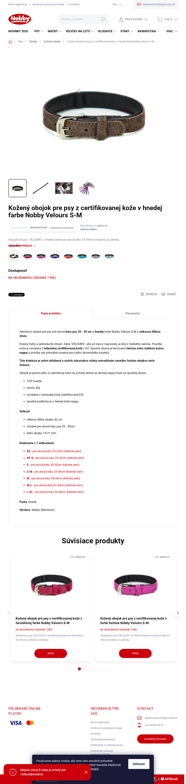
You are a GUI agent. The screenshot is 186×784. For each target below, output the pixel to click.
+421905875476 (153, 725)
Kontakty (74, 4)
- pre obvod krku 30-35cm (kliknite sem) (53, 465)
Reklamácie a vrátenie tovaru (107, 745)
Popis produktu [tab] (51, 313)
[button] (79, 668)
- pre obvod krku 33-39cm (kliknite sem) (55, 471)
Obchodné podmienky (103, 739)
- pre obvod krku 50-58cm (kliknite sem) (55, 492)
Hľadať (103, 19)
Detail (51, 653)
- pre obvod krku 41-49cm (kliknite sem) (55, 485)
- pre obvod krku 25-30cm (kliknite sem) (55, 458)
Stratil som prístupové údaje (48, 4)
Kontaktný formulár (155, 738)
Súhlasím (139, 764)
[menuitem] (19, 31)
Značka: (88, 229)
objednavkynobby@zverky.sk (160, 717)
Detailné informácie (20, 245)
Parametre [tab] (133, 313)
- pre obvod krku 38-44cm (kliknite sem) (53, 478)
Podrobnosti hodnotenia (62, 227)
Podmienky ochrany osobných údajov (102, 752)
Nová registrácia (17, 4)
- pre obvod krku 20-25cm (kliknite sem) (54, 451)
